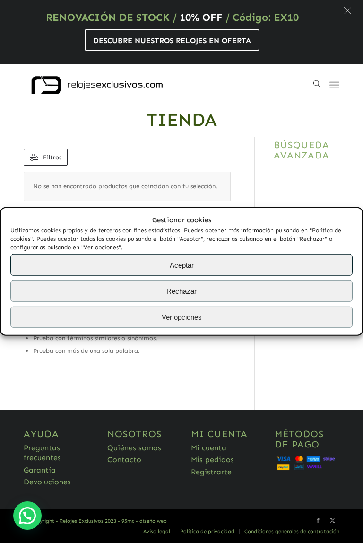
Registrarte (211, 471)
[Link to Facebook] (318, 521)
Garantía (40, 469)
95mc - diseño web (144, 521)
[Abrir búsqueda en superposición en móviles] (316, 85)
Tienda (182, 120)
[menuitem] (156, 531)
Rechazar (181, 291)
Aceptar (182, 265)
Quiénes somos (134, 447)
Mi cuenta (208, 447)
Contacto (124, 459)
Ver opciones (182, 317)
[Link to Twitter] (332, 521)
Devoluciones (47, 481)
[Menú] (334, 85)
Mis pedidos (212, 459)
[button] (348, 11)
